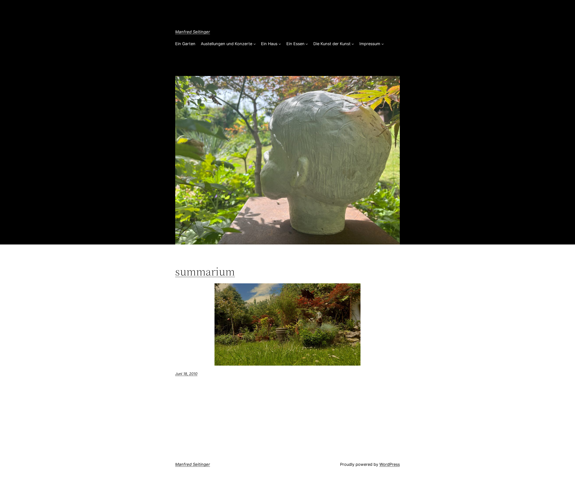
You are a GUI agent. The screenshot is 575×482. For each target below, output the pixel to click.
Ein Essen (295, 43)
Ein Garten (185, 43)
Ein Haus (269, 43)
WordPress (389, 464)
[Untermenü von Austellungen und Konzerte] (254, 44)
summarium (205, 271)
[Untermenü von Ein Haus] (280, 44)
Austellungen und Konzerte (226, 43)
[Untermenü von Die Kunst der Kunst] (353, 44)
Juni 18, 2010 (186, 373)
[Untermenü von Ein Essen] (306, 44)
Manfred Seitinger (192, 31)
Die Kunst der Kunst (332, 43)
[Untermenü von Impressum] (382, 44)
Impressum (369, 43)
